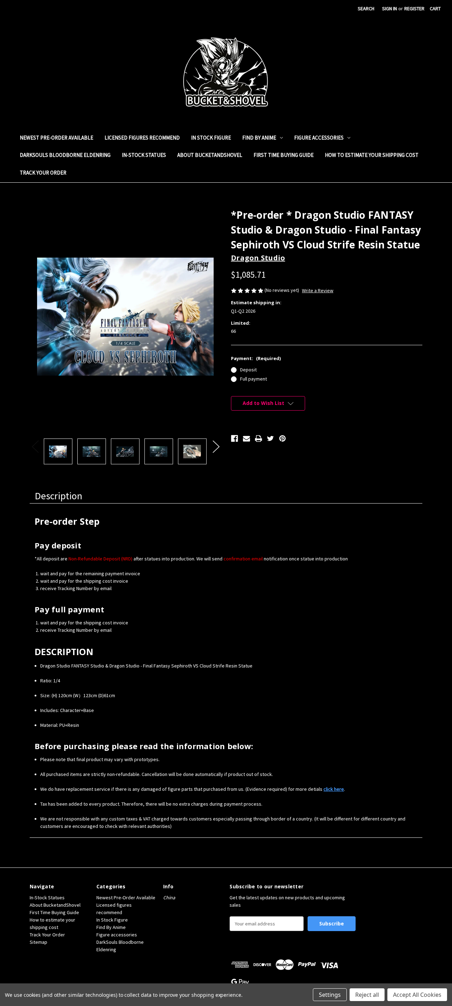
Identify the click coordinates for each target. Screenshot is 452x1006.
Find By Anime (259, 137)
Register (414, 8)
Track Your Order (43, 172)
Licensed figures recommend (142, 137)
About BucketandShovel (209, 155)
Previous (35, 446)
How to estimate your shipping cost (371, 155)
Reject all (367, 995)
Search (366, 8)
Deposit (248, 369)
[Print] (258, 438)
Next (216, 446)
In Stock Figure (211, 137)
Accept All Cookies (417, 995)
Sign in (389, 8)
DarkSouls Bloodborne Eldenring (65, 155)
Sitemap (38, 942)
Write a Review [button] (317, 290)
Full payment (253, 379)
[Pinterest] (282, 438)
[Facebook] (234, 438)
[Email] (246, 438)
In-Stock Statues (144, 155)
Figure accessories (319, 137)
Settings (330, 995)
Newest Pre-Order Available (56, 137)
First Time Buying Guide (284, 155)
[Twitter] (270, 438)
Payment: (256, 358)
